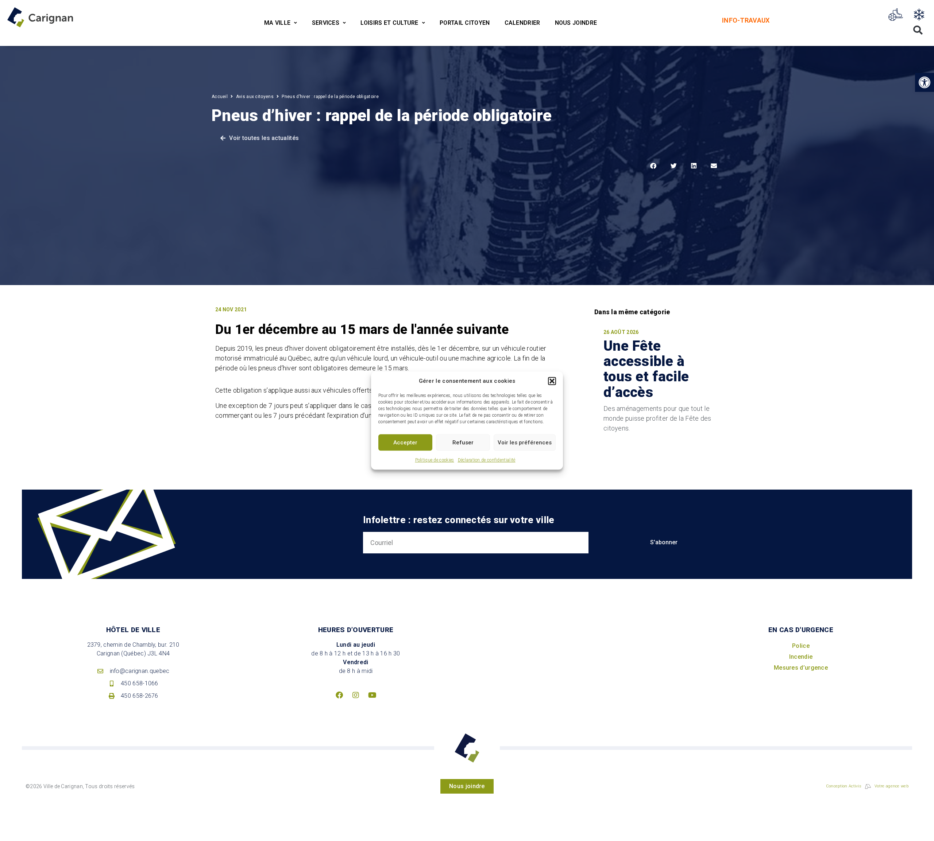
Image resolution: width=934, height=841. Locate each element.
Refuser (463, 442)
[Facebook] (339, 695)
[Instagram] (355, 695)
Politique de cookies (434, 460)
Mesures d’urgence (801, 667)
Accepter (405, 442)
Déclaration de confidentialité (487, 460)
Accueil (220, 96)
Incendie (801, 656)
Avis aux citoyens (255, 96)
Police (801, 645)
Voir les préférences (525, 442)
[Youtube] (372, 695)
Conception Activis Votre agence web (867, 786)
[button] (552, 381)
